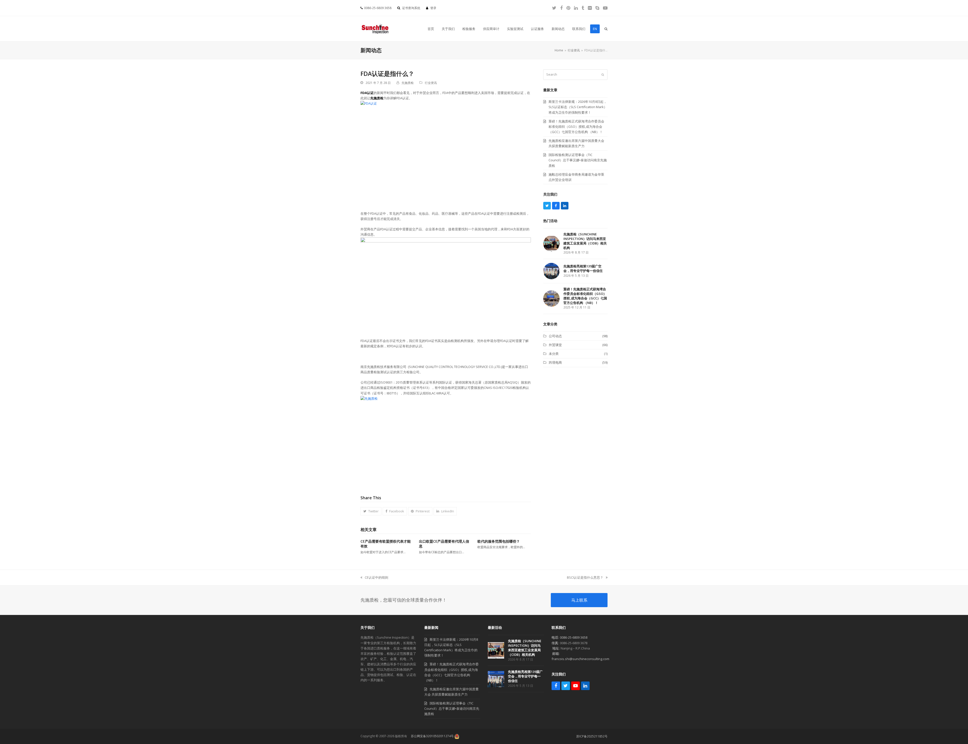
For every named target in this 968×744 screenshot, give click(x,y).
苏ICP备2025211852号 (592, 736)
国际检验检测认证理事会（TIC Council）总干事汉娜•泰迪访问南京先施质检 (451, 708)
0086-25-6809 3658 (573, 637)
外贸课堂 (555, 345)
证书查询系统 (411, 8)
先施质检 (408, 83)
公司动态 (555, 336)
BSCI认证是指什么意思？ (585, 577)
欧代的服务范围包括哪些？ (498, 541)
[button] (606, 28)
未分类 (554, 353)
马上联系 (579, 600)
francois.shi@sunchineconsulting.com (580, 659)
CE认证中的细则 (374, 577)
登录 (433, 8)
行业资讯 (431, 83)
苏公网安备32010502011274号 (432, 736)
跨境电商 (555, 362)
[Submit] (602, 74)
